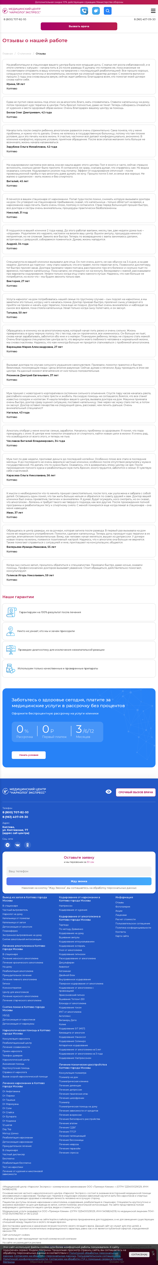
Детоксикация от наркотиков (18, 1019)
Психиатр (64, 1102)
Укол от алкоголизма (70, 950)
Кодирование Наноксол (72, 1037)
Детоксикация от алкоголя (17, 926)
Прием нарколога (12, 1051)
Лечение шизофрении (71, 1098)
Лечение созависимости (16, 1047)
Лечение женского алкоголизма (20, 958)
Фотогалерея (122, 906)
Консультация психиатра (72, 1072)
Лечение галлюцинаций (72, 1136)
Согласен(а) (139, 1254)
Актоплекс (65, 1016)
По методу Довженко (71, 929)
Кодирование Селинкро (72, 1041)
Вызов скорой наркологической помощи (25, 1076)
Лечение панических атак (73, 1093)
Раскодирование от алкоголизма (77, 958)
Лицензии (121, 915)
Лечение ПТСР (67, 1131)
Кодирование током (70, 1007)
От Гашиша (8, 1100)
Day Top (6, 1129)
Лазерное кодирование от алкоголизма (81, 983)
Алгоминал (65, 971)
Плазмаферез (10, 931)
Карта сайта (122, 936)
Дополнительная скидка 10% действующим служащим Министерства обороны (79, 2)
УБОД (5, 1015)
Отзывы (119, 902)
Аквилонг (64, 966)
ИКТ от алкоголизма (70, 1011)
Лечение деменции (70, 1085)
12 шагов (7, 1125)
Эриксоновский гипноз (72, 995)
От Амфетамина (11, 1091)
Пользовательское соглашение (132, 923)
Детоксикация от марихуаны (18, 1023)
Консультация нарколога (16, 1038)
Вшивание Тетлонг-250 (72, 999)
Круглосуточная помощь (15, 1068)
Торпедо (64, 925)
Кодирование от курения (73, 910)
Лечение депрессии (70, 1089)
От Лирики (8, 1095)
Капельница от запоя (14, 922)
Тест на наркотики (12, 1167)
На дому (7, 966)
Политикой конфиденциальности (25, 1259)
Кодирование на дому (71, 933)
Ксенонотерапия (11, 987)
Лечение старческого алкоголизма (21, 1000)
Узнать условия (28, 755)
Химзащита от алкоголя (72, 1032)
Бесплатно (8, 1158)
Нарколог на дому (12, 914)
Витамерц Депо (68, 1020)
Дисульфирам (66, 962)
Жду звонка (79, 881)
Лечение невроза (69, 1144)
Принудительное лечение (17, 975)
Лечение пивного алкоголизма (19, 979)
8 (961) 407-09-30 (145, 19)
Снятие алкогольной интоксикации (21, 939)
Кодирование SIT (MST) (72, 1028)
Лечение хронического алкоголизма (22, 962)
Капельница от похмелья (16, 918)
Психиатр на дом (68, 1077)
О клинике (24, 53)
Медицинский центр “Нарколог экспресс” (25, 11)
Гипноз (6, 983)
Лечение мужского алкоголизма (20, 996)
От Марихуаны (10, 1104)
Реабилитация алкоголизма (17, 971)
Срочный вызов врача (135, 792)
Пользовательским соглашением (98, 1255)
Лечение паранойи (69, 1148)
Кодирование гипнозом (72, 954)
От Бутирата (9, 1116)
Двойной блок (67, 975)
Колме (62, 1024)
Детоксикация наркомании (17, 1142)
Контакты (120, 931)
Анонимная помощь (13, 1064)
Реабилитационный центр (17, 1043)
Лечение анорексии (70, 1114)
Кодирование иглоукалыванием (76, 941)
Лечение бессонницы (71, 1140)
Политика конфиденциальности (133, 927)
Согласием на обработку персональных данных (45, 1255)
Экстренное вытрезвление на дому (22, 935)
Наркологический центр (16, 1059)
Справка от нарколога (14, 1072)
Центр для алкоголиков (15, 992)
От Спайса (8, 1112)
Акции (118, 910)
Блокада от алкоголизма (72, 1003)
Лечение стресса (68, 1152)
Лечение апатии (68, 1123)
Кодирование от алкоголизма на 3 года (81, 1053)
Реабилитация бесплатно (16, 1163)
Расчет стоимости (125, 919)
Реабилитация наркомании (17, 1137)
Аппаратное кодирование (73, 1045)
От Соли (7, 1108)
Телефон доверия (12, 1055)
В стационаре (10, 905)
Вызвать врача (79, 26)
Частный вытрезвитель (15, 910)
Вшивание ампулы (69, 937)
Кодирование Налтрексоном (75, 1058)
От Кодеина (9, 1121)
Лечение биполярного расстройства (79, 1119)
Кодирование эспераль (72, 946)
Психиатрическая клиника (73, 1081)
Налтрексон (65, 905)
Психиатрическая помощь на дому (78, 1106)
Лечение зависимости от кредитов (78, 1110)
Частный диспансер (13, 1154)
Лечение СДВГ (67, 1127)
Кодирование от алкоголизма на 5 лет (80, 1049)
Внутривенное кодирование (75, 979)
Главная (7, 53)
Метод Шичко (10, 1133)
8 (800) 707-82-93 (15, 19)
